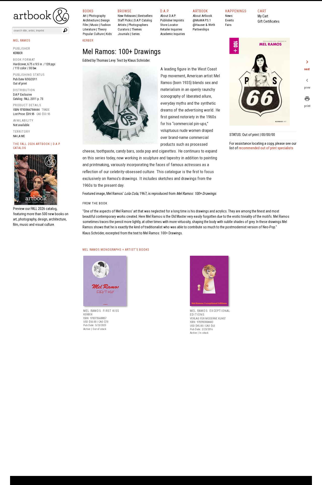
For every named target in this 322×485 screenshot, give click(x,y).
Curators (123, 29)
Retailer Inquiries (171, 29)
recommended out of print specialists (266, 148)
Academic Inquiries (172, 34)
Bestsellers (145, 16)
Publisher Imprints (172, 20)
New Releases (127, 16)
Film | (86, 25)
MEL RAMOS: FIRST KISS (101, 311)
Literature (89, 29)
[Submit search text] (65, 30)
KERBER (88, 40)
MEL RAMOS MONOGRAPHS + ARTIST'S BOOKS (116, 249)
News (228, 16)
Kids (109, 34)
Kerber (17, 53)
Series (136, 34)
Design (105, 20)
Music (94, 25)
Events (229, 20)
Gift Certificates (268, 21)
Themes (137, 29)
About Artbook (202, 16)
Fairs (228, 25)
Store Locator (169, 25)
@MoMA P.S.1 (202, 20)
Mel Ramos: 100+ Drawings (162, 233)
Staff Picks (125, 20)
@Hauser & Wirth (204, 25)
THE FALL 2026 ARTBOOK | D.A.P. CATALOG (37, 146)
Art (85, 16)
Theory (102, 29)
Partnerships (201, 29)
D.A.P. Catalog (143, 20)
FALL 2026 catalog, (44, 209)
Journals (123, 34)
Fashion (106, 25)
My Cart (263, 16)
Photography (97, 16)
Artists (122, 25)
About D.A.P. (168, 16)
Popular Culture (93, 34)
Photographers (138, 25)
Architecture (91, 20)
